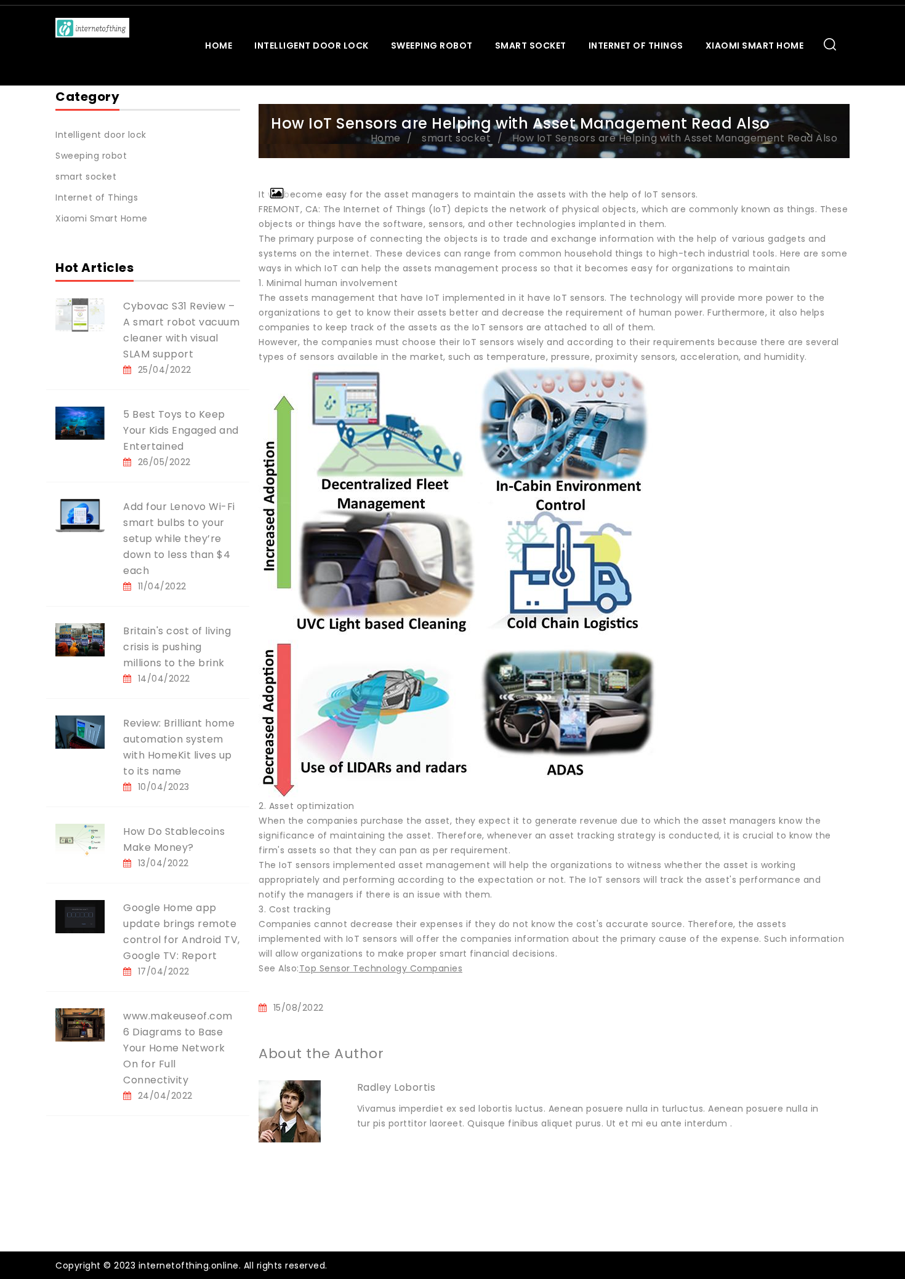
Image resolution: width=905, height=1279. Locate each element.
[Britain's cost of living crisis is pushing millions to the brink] (80, 639)
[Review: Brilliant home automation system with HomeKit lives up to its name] (80, 731)
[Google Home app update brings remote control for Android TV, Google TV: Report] (80, 916)
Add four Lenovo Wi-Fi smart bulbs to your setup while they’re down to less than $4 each (179, 539)
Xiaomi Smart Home (755, 45)
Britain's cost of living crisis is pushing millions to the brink (177, 647)
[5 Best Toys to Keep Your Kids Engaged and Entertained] (80, 422)
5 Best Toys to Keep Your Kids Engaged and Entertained (181, 430)
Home (218, 45)
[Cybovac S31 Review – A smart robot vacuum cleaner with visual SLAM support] (80, 314)
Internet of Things (636, 45)
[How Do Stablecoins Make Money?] (80, 840)
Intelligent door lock (311, 45)
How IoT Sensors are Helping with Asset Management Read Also (675, 138)
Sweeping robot (432, 45)
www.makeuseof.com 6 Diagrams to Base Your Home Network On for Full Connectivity (178, 1048)
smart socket (530, 45)
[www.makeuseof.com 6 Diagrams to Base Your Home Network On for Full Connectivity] (80, 1024)
